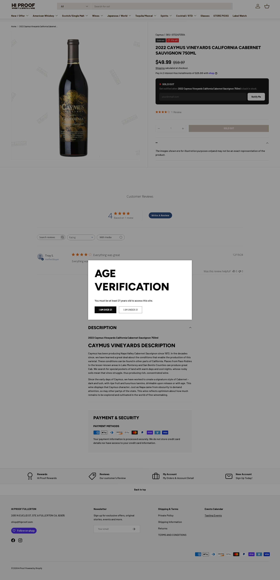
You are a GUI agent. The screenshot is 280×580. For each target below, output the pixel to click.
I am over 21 (105, 309)
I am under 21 (130, 309)
